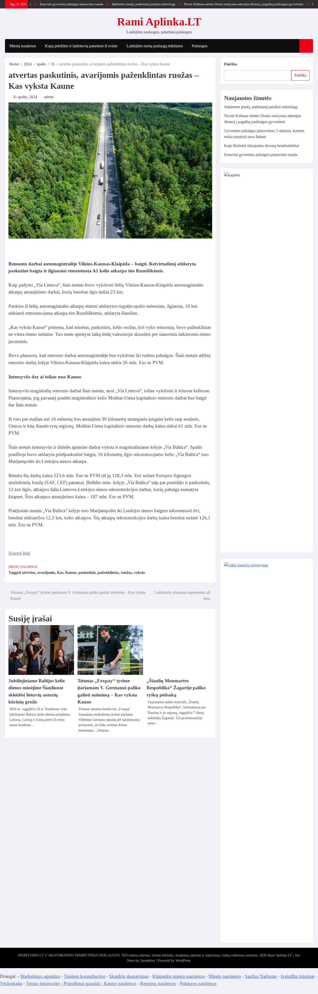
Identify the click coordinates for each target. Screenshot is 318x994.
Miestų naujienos (22, 46)
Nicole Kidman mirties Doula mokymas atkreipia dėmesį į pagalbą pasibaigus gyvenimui (225, 4)
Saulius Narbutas (261, 976)
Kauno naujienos (120, 983)
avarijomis (46, 572)
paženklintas (108, 572)
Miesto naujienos (224, 976)
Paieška (230, 64)
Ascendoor (147, 960)
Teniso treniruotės (43, 983)
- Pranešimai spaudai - (82, 983)
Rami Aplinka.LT (159, 21)
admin (49, 97)
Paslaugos (199, 46)
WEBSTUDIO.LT (31, 955)
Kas (60, 572)
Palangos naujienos (198, 983)
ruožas (126, 572)
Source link (19, 553)
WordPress (182, 960)
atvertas (28, 572)
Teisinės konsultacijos (84, 976)
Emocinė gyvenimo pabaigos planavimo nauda (53, 4)
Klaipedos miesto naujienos (178, 976)
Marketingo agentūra (40, 976)
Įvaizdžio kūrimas (298, 976)
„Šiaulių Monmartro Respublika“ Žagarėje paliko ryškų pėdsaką (176, 687)
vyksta (139, 572)
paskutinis (87, 572)
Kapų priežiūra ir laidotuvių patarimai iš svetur (81, 46)
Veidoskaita (11, 983)
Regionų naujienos (158, 983)
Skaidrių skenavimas (128, 976)
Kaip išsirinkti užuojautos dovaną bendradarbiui (261, 146)
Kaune (71, 572)
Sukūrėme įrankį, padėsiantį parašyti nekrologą (125, 4)
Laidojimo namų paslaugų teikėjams (154, 46)
